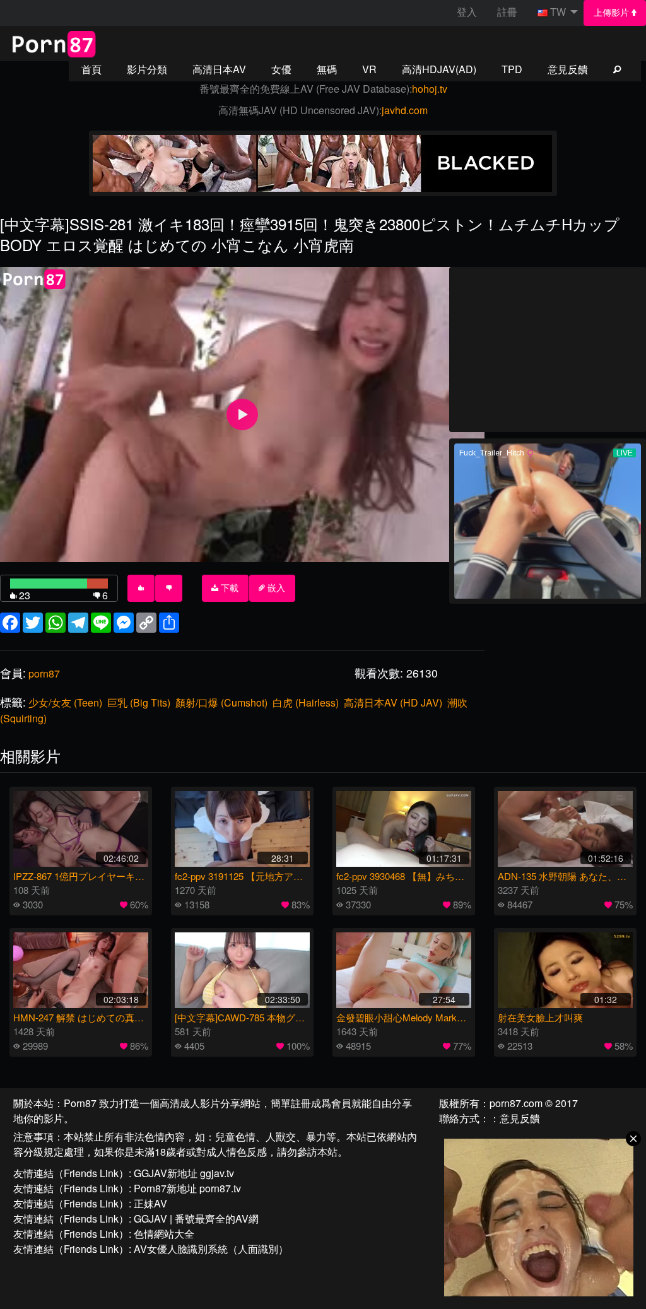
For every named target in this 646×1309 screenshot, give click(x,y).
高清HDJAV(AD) (439, 69)
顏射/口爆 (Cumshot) (221, 702)
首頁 (91, 69)
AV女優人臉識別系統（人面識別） (211, 1248)
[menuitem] (615, 13)
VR (369, 69)
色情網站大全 (164, 1233)
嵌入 (275, 588)
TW (558, 11)
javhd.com (405, 110)
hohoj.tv (429, 88)
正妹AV (150, 1203)
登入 (467, 11)
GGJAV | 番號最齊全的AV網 (196, 1218)
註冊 (507, 11)
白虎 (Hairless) (306, 702)
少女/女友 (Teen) (65, 702)
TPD (512, 69)
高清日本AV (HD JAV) (393, 702)
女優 (281, 69)
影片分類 (147, 69)
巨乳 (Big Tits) (138, 702)
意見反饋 (568, 69)
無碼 (327, 69)
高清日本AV (219, 69)
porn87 (44, 673)
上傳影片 (612, 13)
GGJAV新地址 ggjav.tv (184, 1173)
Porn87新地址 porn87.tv (187, 1188)
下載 (228, 588)
